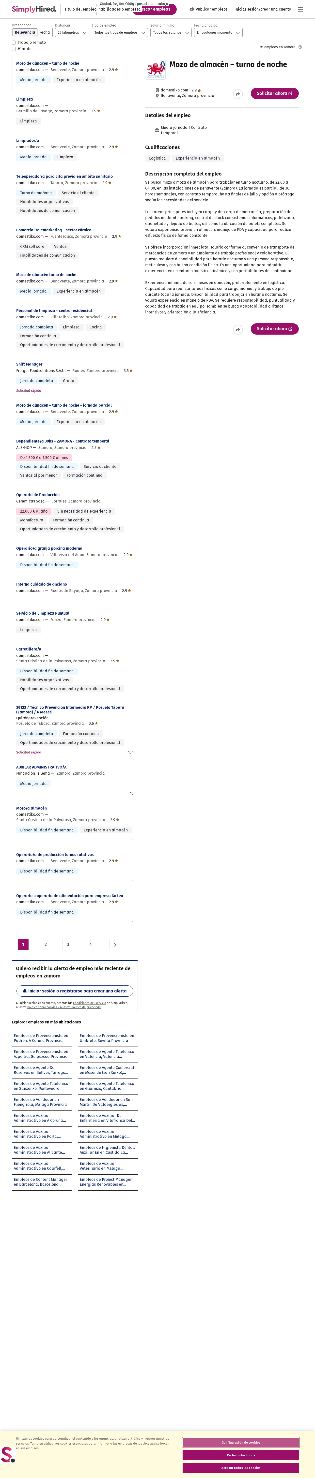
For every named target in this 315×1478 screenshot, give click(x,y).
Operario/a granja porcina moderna (49, 548)
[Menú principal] (300, 9)
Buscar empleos (154, 9)
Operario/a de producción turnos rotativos (55, 854)
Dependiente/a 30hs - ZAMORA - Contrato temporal (62, 441)
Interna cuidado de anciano (41, 584)
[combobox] (76, 9)
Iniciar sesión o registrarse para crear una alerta (77, 991)
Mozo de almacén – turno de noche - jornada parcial (64, 405)
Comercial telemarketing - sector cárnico (53, 230)
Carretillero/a (28, 649)
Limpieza (24, 99)
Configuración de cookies (241, 1442)
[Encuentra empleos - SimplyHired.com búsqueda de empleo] (34, 9)
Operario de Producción (38, 494)
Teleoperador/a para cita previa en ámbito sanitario (64, 176)
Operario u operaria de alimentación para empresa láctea (69, 895)
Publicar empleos (211, 9)
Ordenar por (21, 25)
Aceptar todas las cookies (240, 1468)
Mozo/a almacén (31, 808)
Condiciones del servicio (89, 1003)
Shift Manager (29, 364)
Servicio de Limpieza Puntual (42, 613)
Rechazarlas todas (241, 1455)
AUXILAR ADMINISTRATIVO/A (41, 767)
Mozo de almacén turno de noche (46, 274)
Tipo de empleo (104, 25)
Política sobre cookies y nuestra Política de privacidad (64, 1007)
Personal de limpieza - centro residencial (54, 310)
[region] (157, 1454)
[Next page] (115, 944)
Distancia (62, 25)
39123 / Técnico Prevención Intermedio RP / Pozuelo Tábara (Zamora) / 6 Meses (70, 709)
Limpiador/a (27, 140)
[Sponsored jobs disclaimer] (300, 47)
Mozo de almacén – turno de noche (47, 63)
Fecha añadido (205, 25)
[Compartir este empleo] (238, 94)
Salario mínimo (162, 25)
